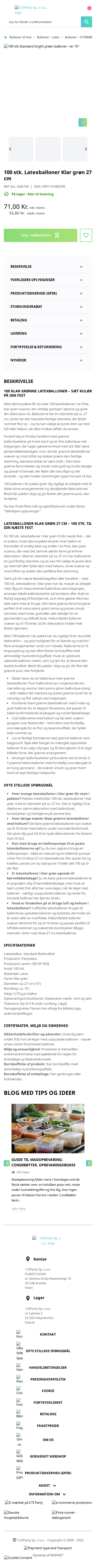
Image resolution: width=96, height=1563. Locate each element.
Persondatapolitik (48, 1379)
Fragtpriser (48, 1425)
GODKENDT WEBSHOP (48, 1456)
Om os (48, 1439)
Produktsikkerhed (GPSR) (48, 1473)
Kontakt (48, 1334)
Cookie (48, 1390)
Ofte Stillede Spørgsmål (48, 1351)
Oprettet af (48, 1555)
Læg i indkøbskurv (40, 235)
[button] (48, 291)
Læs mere (18, 1208)
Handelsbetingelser (48, 1367)
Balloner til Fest (20, 37)
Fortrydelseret (48, 1402)
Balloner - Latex (48, 37)
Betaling (48, 1414)
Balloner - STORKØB (79, 37)
